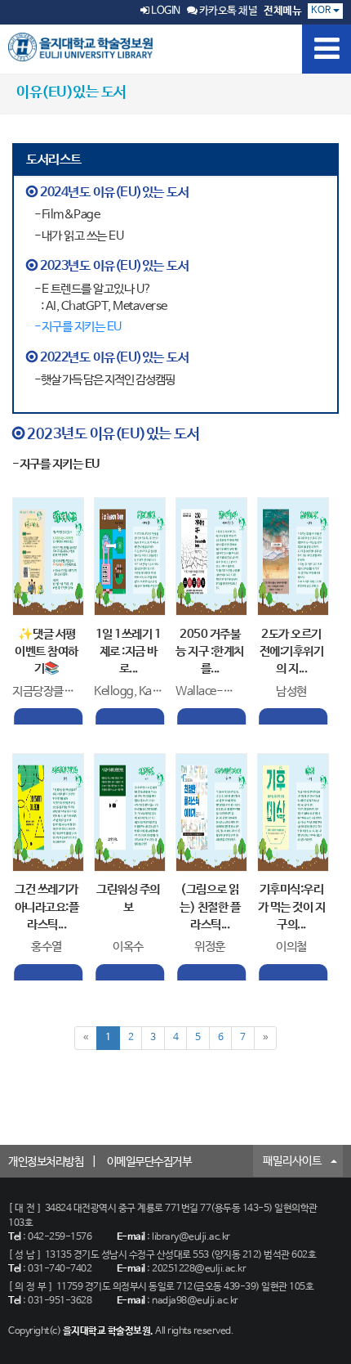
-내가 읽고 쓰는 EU (78, 236)
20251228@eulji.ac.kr (199, 1269)
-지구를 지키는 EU (78, 327)
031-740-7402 (59, 1269)
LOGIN (164, 11)
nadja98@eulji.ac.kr (195, 1301)
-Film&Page (67, 215)
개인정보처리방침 (45, 1162)
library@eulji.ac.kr (191, 1237)
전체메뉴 (282, 11)
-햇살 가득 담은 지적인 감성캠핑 (104, 380)
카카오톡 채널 (227, 11)
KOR (322, 10)
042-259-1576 (59, 1237)
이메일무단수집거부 (149, 1162)
